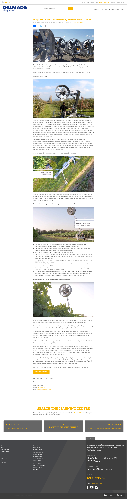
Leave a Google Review (38, 458)
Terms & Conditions (37, 467)
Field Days (3, 462)
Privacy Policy (36, 469)
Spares (107, 9)
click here (80, 413)
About (83, 2)
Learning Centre (104, 2)
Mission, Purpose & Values (39, 465)
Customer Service (37, 460)
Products (97, 9)
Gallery (113, 2)
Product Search (4, 457)
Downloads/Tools (92, 2)
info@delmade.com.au (44, 389)
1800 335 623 (8, 2)
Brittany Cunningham (77, 22)
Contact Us (120, 2)
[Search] (70, 8)
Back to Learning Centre (63, 427)
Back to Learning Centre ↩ (114, 495)
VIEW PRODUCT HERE (41, 372)
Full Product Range (5, 459)
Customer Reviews (37, 454)
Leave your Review (37, 456)
